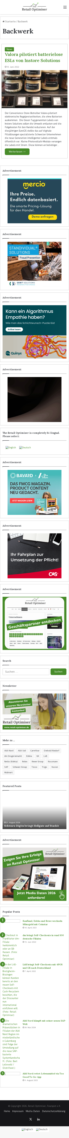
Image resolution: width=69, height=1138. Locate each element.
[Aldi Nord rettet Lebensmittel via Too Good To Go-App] (11, 1078)
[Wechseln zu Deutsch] (41, 1130)
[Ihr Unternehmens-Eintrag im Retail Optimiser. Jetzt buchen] (34, 623)
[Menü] (65, 8)
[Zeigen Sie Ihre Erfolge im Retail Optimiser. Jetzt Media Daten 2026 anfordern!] (34, 874)
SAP (6, 767)
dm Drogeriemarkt (13, 756)
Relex (24, 761)
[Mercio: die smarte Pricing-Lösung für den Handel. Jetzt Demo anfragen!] (34, 200)
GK (37, 756)
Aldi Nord (8, 750)
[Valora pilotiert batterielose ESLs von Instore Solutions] (35, 89)
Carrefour (34, 750)
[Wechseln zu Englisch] (27, 1130)
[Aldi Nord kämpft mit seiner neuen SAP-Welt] (11, 1044)
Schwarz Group (20, 767)
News (9, 49)
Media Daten (33, 1111)
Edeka (29, 756)
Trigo (44, 767)
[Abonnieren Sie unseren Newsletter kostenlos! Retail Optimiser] (34, 711)
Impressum (18, 1111)
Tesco (34, 767)
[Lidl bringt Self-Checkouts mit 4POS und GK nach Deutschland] (11, 990)
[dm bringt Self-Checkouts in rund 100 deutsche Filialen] (11, 947)
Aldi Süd (22, 750)
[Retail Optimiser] (34, 7)
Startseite (10, 21)
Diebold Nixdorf (51, 750)
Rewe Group (37, 761)
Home (7, 1111)
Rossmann (53, 761)
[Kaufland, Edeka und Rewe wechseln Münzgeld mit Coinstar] (11, 925)
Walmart (8, 772)
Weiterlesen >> (17, 151)
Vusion (55, 767)
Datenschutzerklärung (53, 1111)
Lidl (45, 756)
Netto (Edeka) (11, 761)
